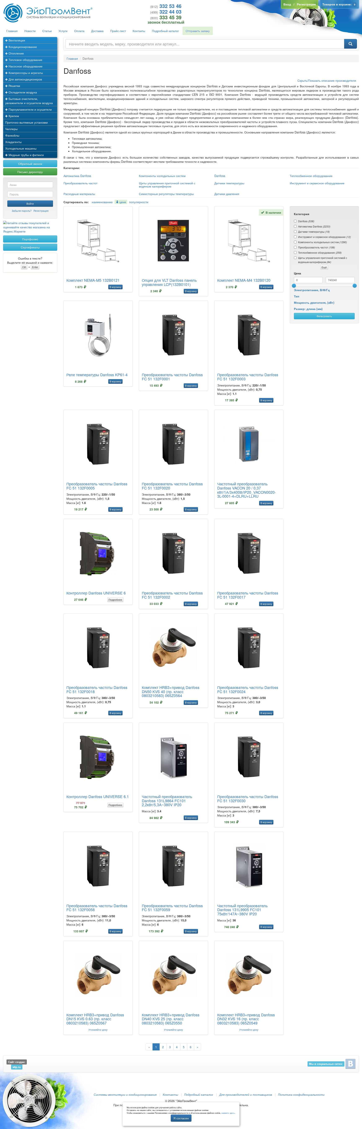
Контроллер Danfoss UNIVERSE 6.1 (97, 796)
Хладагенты (13, 142)
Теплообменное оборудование (311, 176)
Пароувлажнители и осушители (30, 109)
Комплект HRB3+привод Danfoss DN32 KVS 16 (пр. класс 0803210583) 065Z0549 (246, 1019)
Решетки (14, 86)
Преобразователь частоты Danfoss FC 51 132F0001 (172, 376)
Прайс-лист (118, 31)
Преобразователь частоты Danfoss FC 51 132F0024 (247, 689)
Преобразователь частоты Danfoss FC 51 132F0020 (172, 486)
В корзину (115, 287)
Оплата (79, 31)
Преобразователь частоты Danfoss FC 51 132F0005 (96, 486)
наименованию (102, 202)
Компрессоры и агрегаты (25, 73)
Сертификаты (30, 247)
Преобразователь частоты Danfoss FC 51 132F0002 (172, 595)
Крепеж (13, 116)
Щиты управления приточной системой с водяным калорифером (167, 184)
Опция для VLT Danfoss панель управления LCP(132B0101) (169, 282)
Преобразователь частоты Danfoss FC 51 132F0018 (96, 689)
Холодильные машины (20, 148)
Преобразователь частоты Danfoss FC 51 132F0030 (247, 798)
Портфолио (30, 239)
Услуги (62, 31)
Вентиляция (16, 40)
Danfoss (219, 176)
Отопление (16, 53)
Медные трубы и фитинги (26, 155)
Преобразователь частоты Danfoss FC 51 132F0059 (172, 907)
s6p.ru (17, 1067)
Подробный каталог (165, 31)
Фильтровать (324, 316)
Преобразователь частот (80, 183)
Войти (30, 203)
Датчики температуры (229, 183)
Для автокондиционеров (25, 79)
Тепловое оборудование (25, 60)
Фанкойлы (12, 135)
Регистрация (41, 210)
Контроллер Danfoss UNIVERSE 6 (96, 593)
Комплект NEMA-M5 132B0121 (93, 280)
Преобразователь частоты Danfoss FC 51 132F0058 (96, 907)
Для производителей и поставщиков (245, 1094)
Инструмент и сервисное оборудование (317, 183)
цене (122, 202)
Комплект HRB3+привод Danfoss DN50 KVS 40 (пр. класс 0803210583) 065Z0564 (170, 691)
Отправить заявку (198, 31)
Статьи (47, 31)
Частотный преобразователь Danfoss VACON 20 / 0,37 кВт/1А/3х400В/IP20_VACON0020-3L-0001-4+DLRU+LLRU (246, 490)
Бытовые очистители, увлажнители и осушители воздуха (29, 101)
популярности (138, 202)
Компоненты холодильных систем (162, 176)
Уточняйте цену (97, 1029)
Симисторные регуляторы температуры (166, 194)
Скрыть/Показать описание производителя (326, 80)
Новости (30, 31)
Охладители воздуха (22, 92)
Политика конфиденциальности (301, 1094)
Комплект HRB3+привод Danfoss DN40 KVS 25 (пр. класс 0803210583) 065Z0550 (170, 1019)
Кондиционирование (22, 47)
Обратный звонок (30, 163)
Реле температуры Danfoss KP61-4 (97, 374)
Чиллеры (11, 129)
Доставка (97, 31)
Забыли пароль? (22, 210)
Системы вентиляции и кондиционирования (125, 1094)
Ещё (324, 267)
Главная (12, 31)
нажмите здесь (228, 1113)
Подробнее (115, 599)
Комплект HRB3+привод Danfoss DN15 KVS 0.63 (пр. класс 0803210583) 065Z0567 (95, 1019)
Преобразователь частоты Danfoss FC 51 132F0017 (247, 595)
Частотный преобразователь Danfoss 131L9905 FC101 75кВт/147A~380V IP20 (242, 910)
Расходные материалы (79, 194)
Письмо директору (30, 172)
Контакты (139, 31)
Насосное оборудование (25, 66)
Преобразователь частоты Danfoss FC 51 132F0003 (247, 376)
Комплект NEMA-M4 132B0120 (243, 280)
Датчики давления (226, 194)
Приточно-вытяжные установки (26, 122)
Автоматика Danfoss (77, 176)
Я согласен (181, 1118)
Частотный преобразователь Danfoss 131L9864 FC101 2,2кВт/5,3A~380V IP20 (167, 800)
